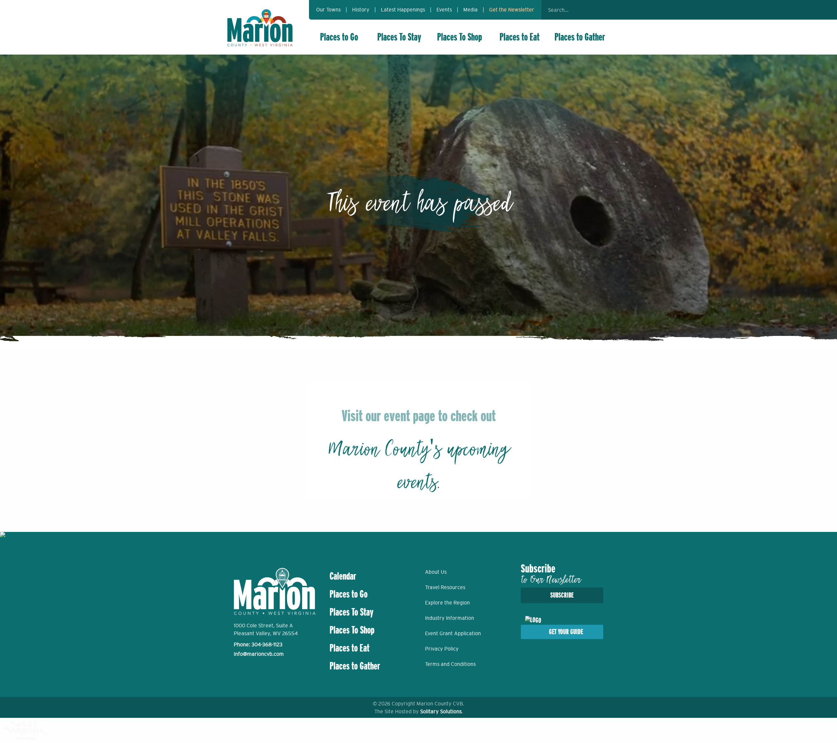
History (360, 9)
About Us (436, 572)
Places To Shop (459, 37)
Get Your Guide (566, 632)
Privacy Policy (442, 649)
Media (470, 9)
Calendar (343, 576)
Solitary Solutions (441, 711)
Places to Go (339, 37)
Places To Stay (399, 37)
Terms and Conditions (450, 664)
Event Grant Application (453, 633)
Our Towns (328, 9)
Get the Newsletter (511, 9)
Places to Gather (580, 37)
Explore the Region (447, 602)
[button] (601, 10)
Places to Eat (519, 37)
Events (444, 9)
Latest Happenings (403, 9)
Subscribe (561, 595)
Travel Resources (445, 587)
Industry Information (449, 618)
